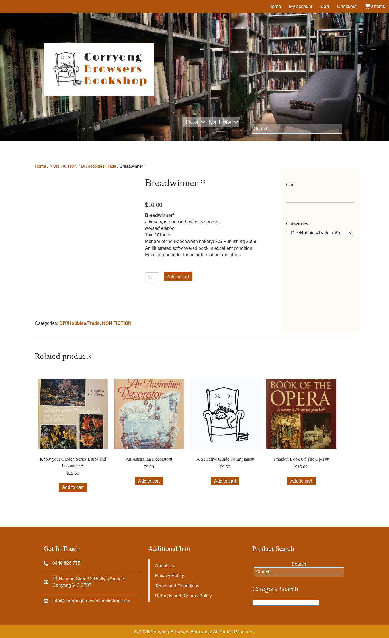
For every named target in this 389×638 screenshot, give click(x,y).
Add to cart (178, 276)
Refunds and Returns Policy (183, 595)
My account (300, 6)
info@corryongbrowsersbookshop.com (91, 600)
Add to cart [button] (73, 487)
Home (275, 6)
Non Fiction (220, 122)
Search (297, 120)
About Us (164, 565)
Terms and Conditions (177, 585)
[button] (203, 122)
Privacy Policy (169, 575)
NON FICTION (63, 166)
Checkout (347, 6)
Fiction (193, 122)
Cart (324, 6)
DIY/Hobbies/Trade (98, 166)
